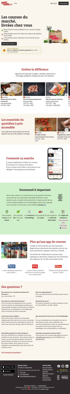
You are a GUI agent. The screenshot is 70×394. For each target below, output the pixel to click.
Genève (43, 389)
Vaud (47, 389)
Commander (64, 3)
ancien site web (8, 375)
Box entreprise (47, 367)
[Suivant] (67, 95)
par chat (57, 335)
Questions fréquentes (25, 367)
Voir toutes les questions (10, 352)
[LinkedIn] (67, 366)
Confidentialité (42, 385)
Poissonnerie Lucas (52, 101)
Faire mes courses (8, 44)
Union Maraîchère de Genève (44, 137)
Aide (15, 3)
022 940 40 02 (40, 339)
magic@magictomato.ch (43, 337)
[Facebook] (58, 366)
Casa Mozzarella (6, 103)
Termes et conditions (30, 385)
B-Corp (41, 205)
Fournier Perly (27, 101)
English (54, 3)
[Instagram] (63, 366)
